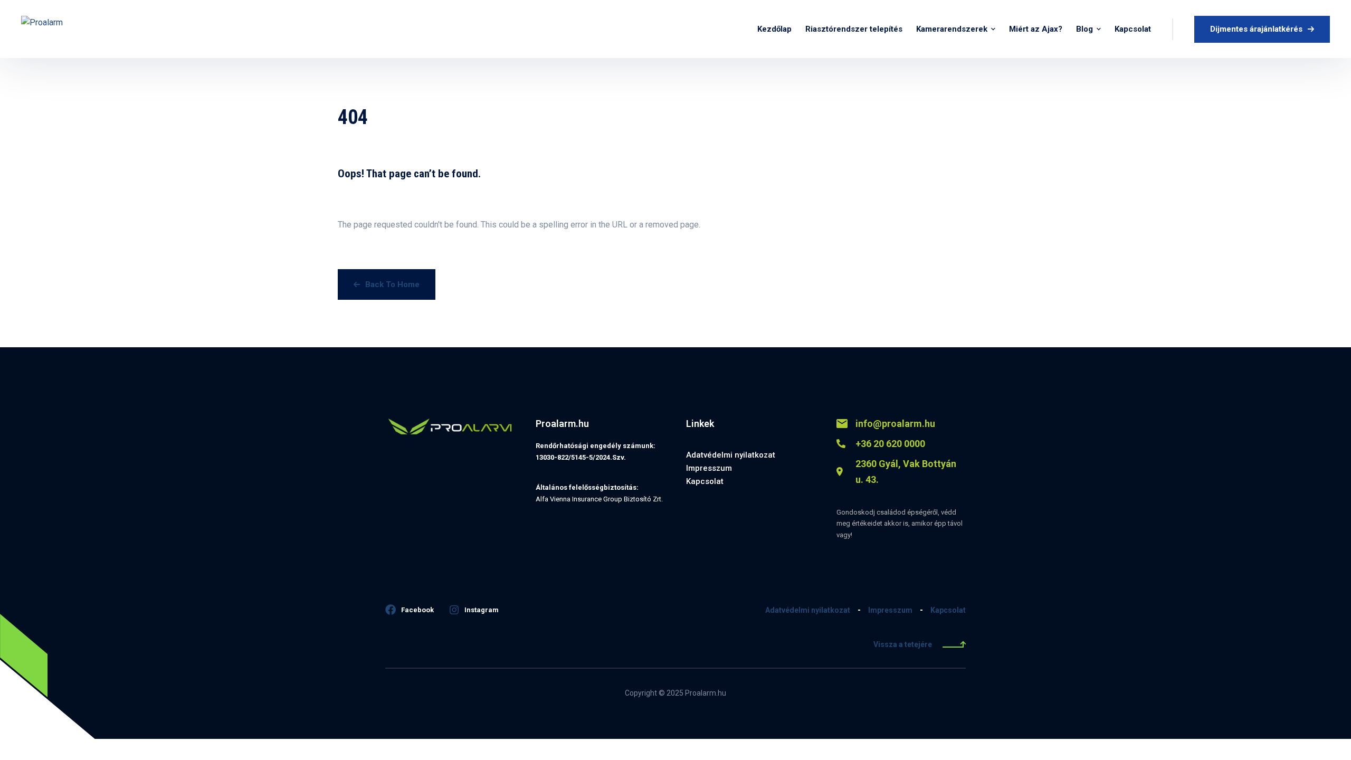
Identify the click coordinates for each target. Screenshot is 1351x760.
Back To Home (392, 284)
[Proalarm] (70, 29)
